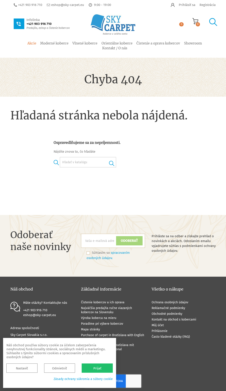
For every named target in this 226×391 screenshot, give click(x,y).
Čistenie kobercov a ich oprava (102, 302)
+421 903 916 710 (30, 5)
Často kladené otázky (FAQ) (171, 337)
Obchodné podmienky (167, 314)
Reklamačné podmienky (168, 308)
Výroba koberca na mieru (98, 318)
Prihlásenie (160, 331)
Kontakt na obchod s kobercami (174, 319)
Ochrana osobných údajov (170, 302)
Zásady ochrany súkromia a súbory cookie (83, 379)
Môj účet (158, 325)
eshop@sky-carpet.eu (67, 5)
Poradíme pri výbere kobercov (102, 324)
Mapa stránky (90, 329)
